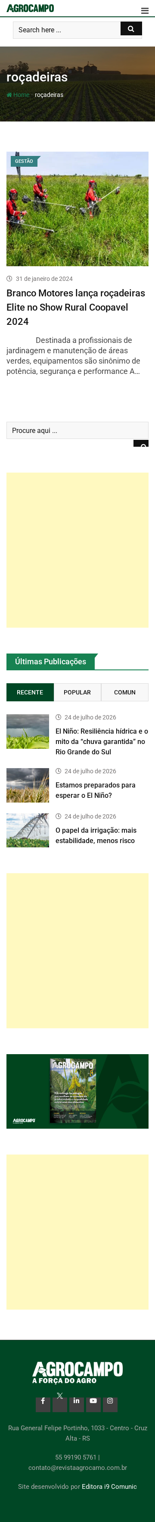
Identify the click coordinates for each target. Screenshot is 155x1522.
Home (20, 94)
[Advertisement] (77, 550)
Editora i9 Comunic (109, 1487)
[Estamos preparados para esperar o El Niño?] (27, 785)
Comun (125, 692)
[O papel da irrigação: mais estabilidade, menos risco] (27, 830)
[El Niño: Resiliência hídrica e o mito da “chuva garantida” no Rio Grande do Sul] (27, 731)
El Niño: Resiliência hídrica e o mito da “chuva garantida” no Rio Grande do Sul (102, 741)
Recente (30, 692)
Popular (77, 692)
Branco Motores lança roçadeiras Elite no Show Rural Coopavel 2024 (75, 307)
